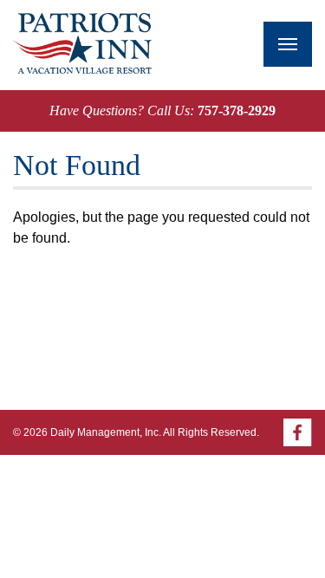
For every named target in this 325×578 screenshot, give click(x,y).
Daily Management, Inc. (105, 432)
